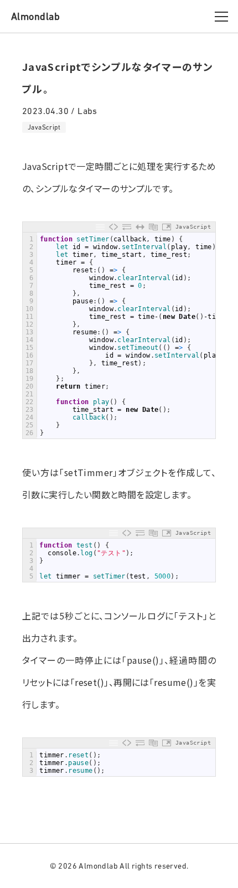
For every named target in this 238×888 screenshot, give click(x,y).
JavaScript (44, 127)
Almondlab (35, 16)
